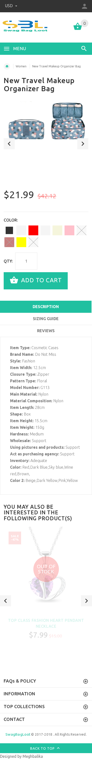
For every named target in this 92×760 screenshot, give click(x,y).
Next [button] (82, 143)
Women (21, 66)
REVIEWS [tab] (46, 330)
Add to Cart (40, 280)
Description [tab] (46, 306)
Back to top (43, 748)
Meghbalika (33, 756)
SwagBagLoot (17, 734)
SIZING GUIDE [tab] (46, 318)
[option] (46, 126)
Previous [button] (9, 143)
